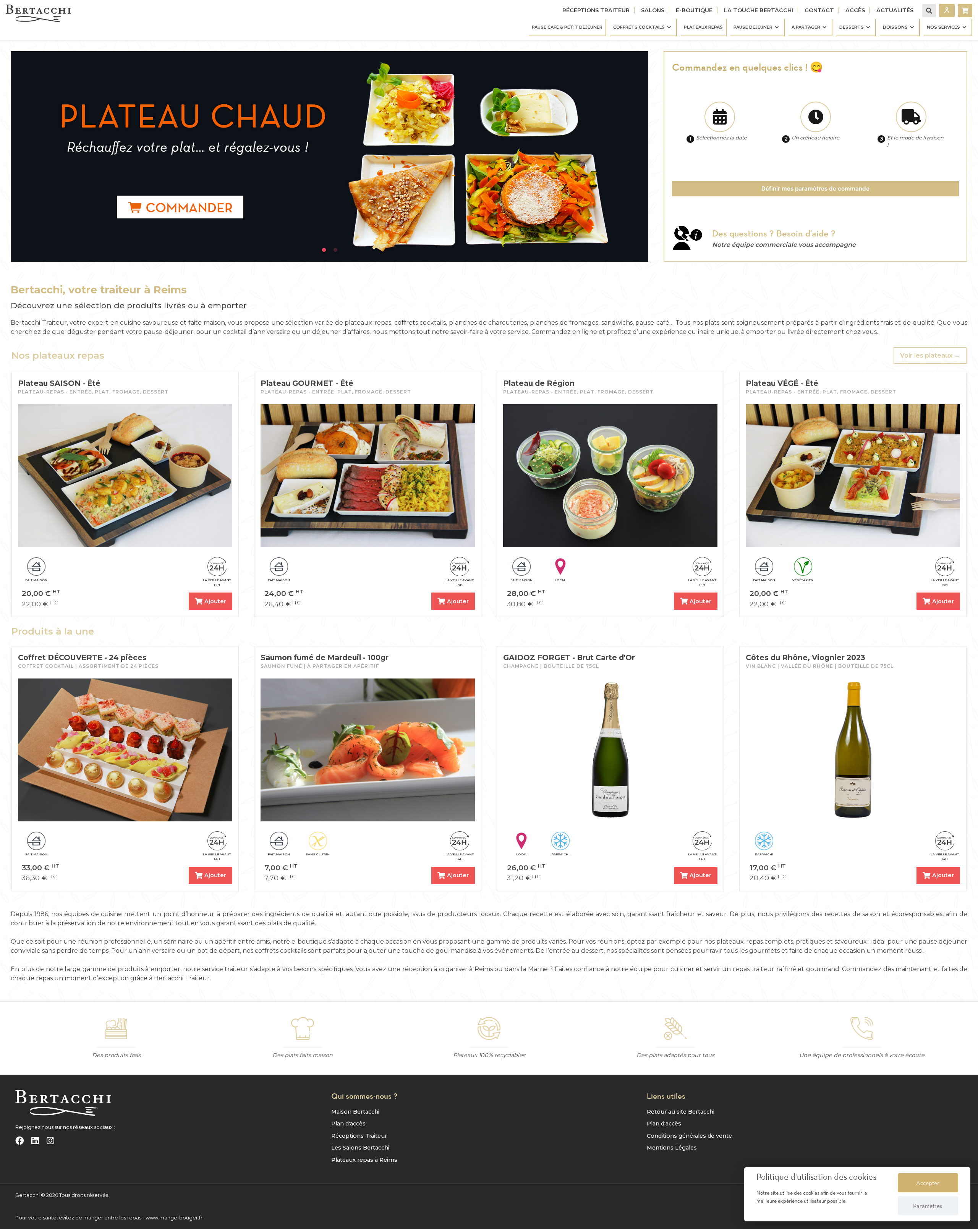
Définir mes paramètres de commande (815, 188)
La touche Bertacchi (758, 10)
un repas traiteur (748, 969)
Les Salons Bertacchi (360, 1147)
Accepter (927, 1183)
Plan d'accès (348, 1123)
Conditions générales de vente (689, 1135)
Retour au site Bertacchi (680, 1111)
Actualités (894, 10)
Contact (819, 10)
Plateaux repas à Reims (364, 1159)
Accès (855, 10)
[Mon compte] (947, 10)
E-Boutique (694, 10)
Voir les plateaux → (930, 355)
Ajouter (215, 601)
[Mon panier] (965, 10)
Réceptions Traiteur (596, 10)
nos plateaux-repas (733, 941)
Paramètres (927, 1206)
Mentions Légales (672, 1147)
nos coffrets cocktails (274, 950)
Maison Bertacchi (355, 1111)
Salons (652, 10)
